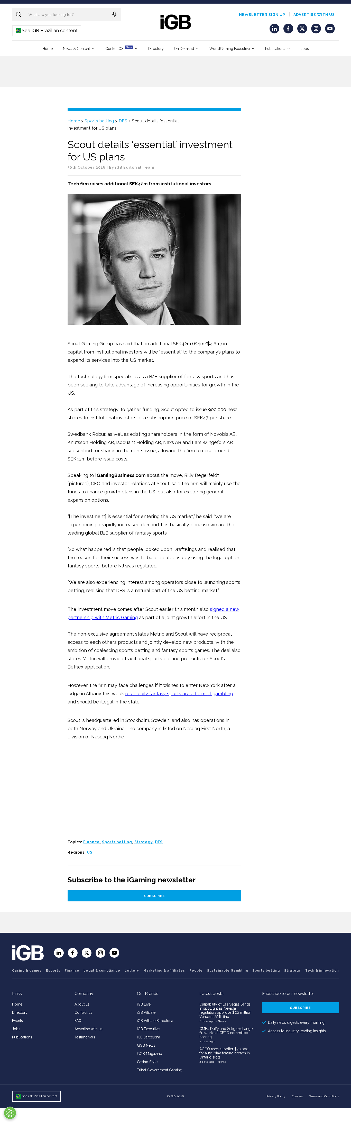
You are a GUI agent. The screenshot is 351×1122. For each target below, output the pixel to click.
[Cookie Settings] (10, 1113)
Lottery (132, 970)
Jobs (305, 49)
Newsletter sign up (262, 15)
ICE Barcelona (148, 1037)
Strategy (143, 842)
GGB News (146, 1045)
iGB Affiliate (146, 1012)
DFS (123, 121)
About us (82, 1004)
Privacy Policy (275, 1096)
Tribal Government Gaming (159, 1070)
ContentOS (118, 48)
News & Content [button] (76, 49)
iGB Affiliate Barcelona (155, 1021)
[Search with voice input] (114, 14)
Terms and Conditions (324, 1096)
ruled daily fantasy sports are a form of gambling (179, 693)
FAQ (78, 1021)
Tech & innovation (322, 970)
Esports (53, 970)
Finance (91, 842)
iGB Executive (148, 1029)
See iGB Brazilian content (47, 30)
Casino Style (147, 1062)
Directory (156, 49)
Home (47, 49)
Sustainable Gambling (227, 970)
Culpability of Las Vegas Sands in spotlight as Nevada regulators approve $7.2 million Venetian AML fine (225, 1010)
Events (17, 1021)
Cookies (297, 1096)
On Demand (184, 49)
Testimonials (85, 1037)
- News (221, 1021)
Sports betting (99, 121)
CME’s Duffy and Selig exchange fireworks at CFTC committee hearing (226, 1033)
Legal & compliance (102, 970)
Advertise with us (314, 15)
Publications (275, 49)
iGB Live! (144, 1004)
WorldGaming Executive (229, 49)
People (196, 970)
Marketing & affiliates (164, 970)
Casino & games (27, 970)
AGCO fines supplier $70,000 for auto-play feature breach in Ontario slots (224, 1053)
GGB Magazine (149, 1054)
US (90, 852)
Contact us (83, 1012)
